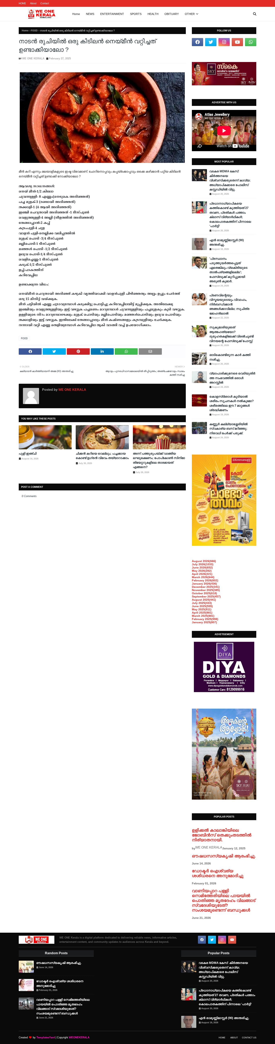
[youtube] (237, 42)
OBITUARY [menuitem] (171, 14)
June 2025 (202, 606)
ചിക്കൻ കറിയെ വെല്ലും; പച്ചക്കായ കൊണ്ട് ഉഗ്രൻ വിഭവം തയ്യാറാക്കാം (102, 456)
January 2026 (204, 583)
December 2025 (206, 586)
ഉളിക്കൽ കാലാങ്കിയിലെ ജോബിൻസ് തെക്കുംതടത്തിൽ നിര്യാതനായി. (221, 835)
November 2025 (206, 590)
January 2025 (204, 622)
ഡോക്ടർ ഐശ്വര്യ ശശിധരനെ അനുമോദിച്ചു (217, 873)
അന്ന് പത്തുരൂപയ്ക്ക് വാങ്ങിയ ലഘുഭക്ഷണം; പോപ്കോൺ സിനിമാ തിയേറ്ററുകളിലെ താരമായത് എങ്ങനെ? (159, 460)
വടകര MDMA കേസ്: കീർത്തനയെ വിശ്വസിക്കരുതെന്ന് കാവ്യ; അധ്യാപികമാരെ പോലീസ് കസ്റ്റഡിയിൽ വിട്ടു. (229, 180)
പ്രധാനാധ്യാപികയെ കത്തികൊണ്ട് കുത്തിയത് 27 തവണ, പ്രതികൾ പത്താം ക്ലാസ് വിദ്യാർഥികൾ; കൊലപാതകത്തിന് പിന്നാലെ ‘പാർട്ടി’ (230, 215)
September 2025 (206, 596)
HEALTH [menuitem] (153, 14)
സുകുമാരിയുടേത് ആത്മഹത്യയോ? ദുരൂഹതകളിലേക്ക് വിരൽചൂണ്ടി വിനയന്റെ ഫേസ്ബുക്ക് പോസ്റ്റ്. (231, 334)
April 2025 (202, 612)
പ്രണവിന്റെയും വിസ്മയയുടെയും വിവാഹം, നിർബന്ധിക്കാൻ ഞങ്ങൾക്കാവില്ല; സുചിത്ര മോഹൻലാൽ (229, 304)
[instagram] (224, 42)
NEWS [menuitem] (90, 14)
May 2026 (202, 570)
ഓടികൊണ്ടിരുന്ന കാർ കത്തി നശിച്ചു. (229, 357)
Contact (44, 3)
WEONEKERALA (79, 1037)
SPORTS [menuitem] (136, 14)
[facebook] (197, 42)
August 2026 (204, 561)
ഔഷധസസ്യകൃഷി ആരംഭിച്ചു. (224, 856)
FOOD (34, 30)
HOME (22, 3)
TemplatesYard (45, 1037)
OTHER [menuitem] (190, 14)
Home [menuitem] (76, 14)
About (33, 3)
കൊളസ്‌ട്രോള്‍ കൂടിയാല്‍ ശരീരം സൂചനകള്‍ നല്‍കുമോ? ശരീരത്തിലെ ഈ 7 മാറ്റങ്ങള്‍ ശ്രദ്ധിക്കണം (231, 403)
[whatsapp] (250, 42)
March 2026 (203, 577)
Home (25, 30)
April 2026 (202, 574)
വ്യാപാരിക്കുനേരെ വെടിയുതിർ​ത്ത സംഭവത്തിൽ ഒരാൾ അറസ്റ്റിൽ (232, 378)
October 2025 (204, 593)
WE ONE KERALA (33, 58)
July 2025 (202, 603)
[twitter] (210, 42)
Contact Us (249, 1037)
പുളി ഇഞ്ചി (27, 453)
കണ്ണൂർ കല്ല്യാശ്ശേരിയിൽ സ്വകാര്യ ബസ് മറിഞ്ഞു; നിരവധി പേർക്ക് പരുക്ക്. (228, 428)
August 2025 (204, 599)
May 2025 (201, 609)
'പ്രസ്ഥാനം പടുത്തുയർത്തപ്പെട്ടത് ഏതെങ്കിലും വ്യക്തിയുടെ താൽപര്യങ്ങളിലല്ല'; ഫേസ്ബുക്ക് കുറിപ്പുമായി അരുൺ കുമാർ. (228, 270)
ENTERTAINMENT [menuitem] (112, 14)
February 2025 (205, 619)
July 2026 (202, 564)
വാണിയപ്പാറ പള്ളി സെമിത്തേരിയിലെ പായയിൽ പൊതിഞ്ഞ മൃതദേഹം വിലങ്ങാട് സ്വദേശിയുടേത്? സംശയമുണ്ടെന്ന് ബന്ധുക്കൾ (223, 900)
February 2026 (205, 580)
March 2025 (203, 615)
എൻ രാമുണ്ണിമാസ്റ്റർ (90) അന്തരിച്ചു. (226, 242)
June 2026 (202, 567)
